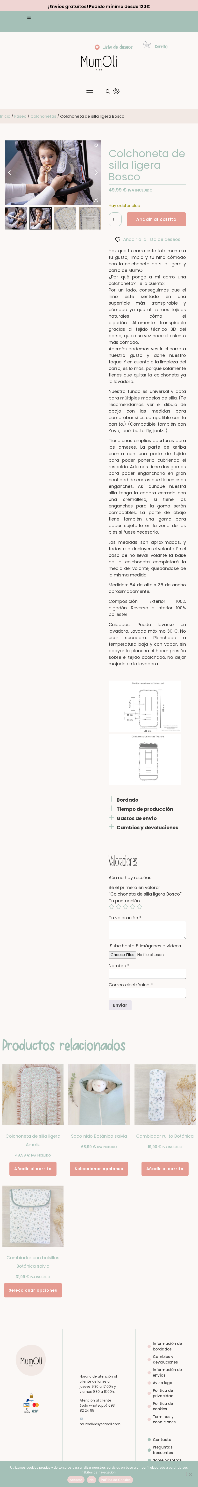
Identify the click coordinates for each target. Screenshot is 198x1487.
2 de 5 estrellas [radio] (118, 907)
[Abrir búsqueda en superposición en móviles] (107, 91)
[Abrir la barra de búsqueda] (108, 91)
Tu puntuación (124, 901)
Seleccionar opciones (99, 1169)
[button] (29, 17)
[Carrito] (147, 44)
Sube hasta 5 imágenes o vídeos (145, 946)
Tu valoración (125, 918)
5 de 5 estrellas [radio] (139, 907)
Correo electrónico (131, 985)
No (91, 1480)
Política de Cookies (116, 1480)
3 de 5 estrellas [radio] (125, 907)
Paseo (20, 116)
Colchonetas (43, 116)
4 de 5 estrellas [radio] (132, 907)
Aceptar (76, 1480)
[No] (190, 1474)
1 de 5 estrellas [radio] (111, 907)
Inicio (5, 116)
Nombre (119, 966)
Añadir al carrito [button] (32, 1169)
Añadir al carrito (156, 219)
